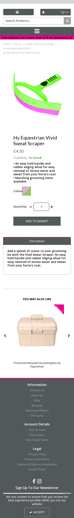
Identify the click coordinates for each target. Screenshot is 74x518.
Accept (39, 512)
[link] (33, 481)
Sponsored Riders (37, 410)
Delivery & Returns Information (37, 464)
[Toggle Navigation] (37, 31)
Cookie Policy (37, 469)
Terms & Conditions (37, 459)
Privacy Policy (37, 454)
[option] (37, 336)
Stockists (37, 405)
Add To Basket (37, 221)
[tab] (37, 241)
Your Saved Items (37, 439)
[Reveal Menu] (37, 31)
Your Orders (37, 435)
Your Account (37, 429)
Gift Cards (37, 415)
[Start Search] (67, 20)
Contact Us (37, 390)
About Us (37, 395)
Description (37, 241)
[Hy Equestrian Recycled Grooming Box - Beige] (37, 331)
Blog (37, 400)
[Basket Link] (18, 12)
